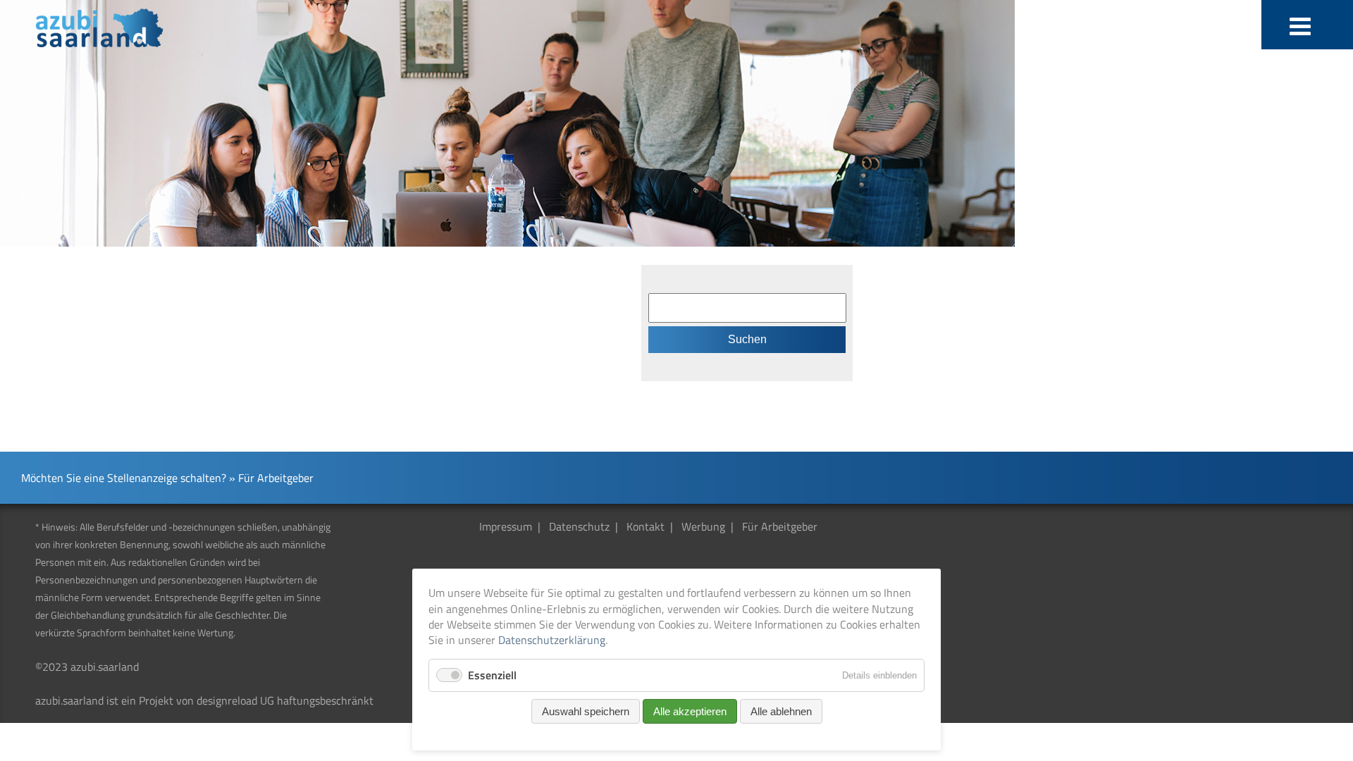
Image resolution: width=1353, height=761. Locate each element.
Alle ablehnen (781, 711)
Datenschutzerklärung (551, 639)
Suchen (747, 339)
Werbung (703, 526)
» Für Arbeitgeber (271, 477)
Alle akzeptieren (690, 711)
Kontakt (645, 526)
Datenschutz (579, 526)
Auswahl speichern (585, 711)
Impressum (505, 526)
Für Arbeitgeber (779, 526)
